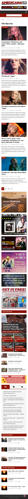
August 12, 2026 (13, 462)
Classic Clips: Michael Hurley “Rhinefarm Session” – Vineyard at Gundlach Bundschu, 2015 (16, 370)
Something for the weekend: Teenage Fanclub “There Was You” (13, 326)
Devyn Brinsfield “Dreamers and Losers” (19, 343)
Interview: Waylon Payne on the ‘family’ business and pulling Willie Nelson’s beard (16, 449)
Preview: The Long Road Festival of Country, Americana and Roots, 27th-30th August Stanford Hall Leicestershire (13, 427)
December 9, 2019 (13, 473)
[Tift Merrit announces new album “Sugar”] (14, 98)
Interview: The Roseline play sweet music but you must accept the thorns (16, 459)
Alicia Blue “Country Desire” (7, 334)
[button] (26, 12)
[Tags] (14, 387)
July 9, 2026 (5, 47)
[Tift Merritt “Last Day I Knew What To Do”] (14, 164)
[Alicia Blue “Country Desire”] (4, 363)
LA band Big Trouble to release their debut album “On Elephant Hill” (7, 342)
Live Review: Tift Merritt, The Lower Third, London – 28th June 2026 (12, 44)
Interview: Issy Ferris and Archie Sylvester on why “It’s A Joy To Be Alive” (16, 440)
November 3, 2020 (13, 488)
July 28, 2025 (6, 176)
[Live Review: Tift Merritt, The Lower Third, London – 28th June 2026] (14, 33)
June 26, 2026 (6, 78)
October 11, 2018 (13, 481)
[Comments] (22, 387)
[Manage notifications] (24, 496)
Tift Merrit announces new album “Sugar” (13, 107)
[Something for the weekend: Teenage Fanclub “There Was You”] (4, 355)
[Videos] (4, 472)
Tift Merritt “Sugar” (8, 76)
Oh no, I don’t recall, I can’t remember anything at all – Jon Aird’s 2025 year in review (12, 140)
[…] (17, 55)
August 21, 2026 (12, 331)
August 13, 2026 (13, 452)
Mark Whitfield (14, 110)
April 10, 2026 (6, 110)
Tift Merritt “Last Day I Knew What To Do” (13, 173)
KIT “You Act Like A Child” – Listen (16, 486)
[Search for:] (14, 15)
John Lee (13, 78)
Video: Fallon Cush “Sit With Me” (16, 471)
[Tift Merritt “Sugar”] (14, 67)
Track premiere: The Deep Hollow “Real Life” (16, 479)
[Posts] (5, 387)
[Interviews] (4, 440)
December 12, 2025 (7, 144)
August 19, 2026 (13, 443)
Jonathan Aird (13, 47)
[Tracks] (4, 480)
